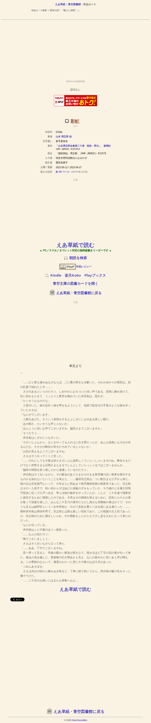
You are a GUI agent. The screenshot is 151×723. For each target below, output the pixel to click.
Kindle (55, 275)
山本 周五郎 (62, 136)
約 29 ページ (62, 171)
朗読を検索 (78, 258)
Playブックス (95, 275)
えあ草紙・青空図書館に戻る (79, 293)
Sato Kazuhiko (79, 720)
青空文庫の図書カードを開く (75, 283)
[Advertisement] (75, 48)
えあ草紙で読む (76, 245)
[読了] (67, 121)
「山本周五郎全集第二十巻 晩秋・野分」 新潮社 (83, 145)
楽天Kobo (73, 275)
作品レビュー (84, 266)
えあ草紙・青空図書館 (68, 4)
